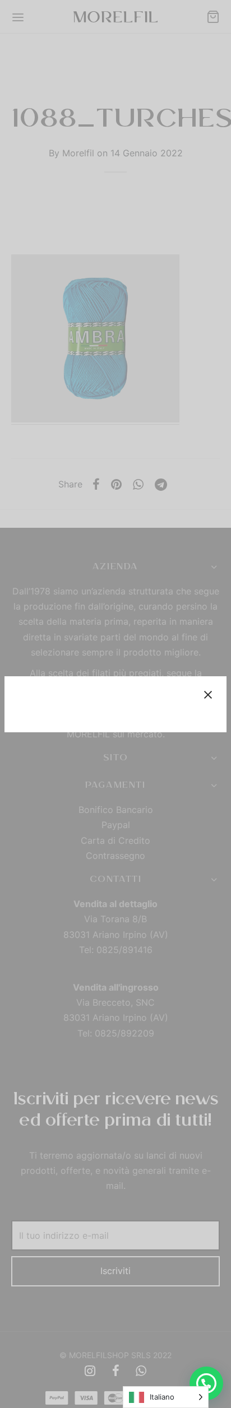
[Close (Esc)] (208, 695)
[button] (206, 1383)
